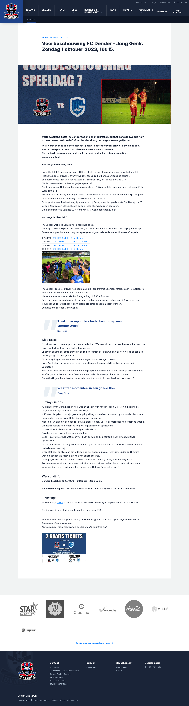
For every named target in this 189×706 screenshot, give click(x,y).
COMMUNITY (146, 10)
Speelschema (121, 667)
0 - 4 (73, 238)
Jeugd (153, 2)
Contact (55, 700)
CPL (54, 238)
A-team (119, 671)
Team (61, 10)
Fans (113, 10)
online (60, 502)
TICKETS (127, 10)
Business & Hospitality (91, 11)
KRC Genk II (62, 238)
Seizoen (46, 10)
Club (74, 10)
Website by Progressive (69, 700)
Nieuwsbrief (165, 2)
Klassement (91, 667)
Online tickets (141, 2)
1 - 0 (73, 241)
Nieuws (30, 10)
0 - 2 (73, 249)
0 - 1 (73, 245)
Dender (80, 238)
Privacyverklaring (24, 700)
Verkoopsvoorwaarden (41, 700)
